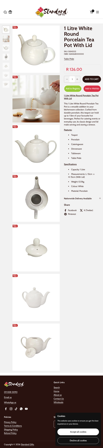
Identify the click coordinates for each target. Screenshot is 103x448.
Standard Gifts (27, 444)
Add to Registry (73, 88)
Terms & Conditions (13, 426)
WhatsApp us (10, 402)
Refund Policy (10, 433)
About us (58, 395)
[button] (5, 12)
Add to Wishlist (92, 88)
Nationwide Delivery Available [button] (78, 198)
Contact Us (59, 398)
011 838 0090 (10, 392)
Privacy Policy (10, 422)
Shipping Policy (11, 429)
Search (57, 387)
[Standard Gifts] (51, 12)
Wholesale (58, 402)
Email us (8, 397)
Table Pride (69, 59)
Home (56, 391)
